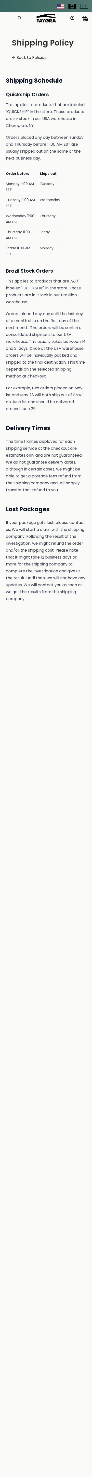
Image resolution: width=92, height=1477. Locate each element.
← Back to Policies (29, 58)
